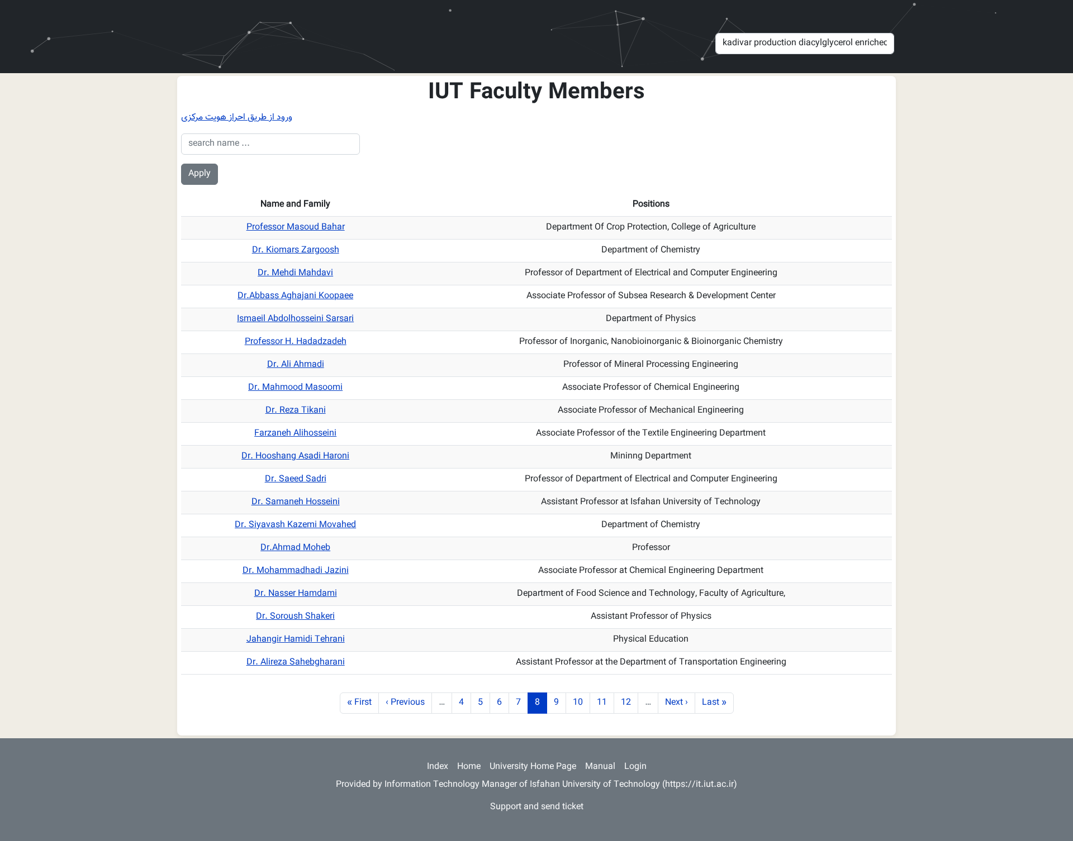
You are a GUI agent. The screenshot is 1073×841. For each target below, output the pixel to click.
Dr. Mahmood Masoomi (295, 388)
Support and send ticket (536, 807)
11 (605, 702)
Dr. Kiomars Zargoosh (295, 250)
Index (437, 767)
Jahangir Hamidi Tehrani (295, 640)
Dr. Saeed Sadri (295, 479)
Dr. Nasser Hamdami (295, 594)
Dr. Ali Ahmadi (295, 365)
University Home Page (533, 767)
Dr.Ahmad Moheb (295, 548)
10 (581, 702)
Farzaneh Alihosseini (295, 434)
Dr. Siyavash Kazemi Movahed (295, 525)
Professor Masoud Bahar (295, 228)
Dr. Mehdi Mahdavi (295, 273)
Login (635, 767)
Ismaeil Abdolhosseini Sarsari (295, 319)
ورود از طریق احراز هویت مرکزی (236, 118)
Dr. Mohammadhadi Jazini (296, 571)
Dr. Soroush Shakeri (295, 617)
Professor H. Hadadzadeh (295, 342)
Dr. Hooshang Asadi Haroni (295, 456)
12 (629, 702)
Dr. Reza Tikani (295, 411)
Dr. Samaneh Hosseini (295, 502)
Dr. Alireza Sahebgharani (295, 663)
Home (469, 767)
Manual (600, 767)
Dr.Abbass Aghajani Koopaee (295, 296)
